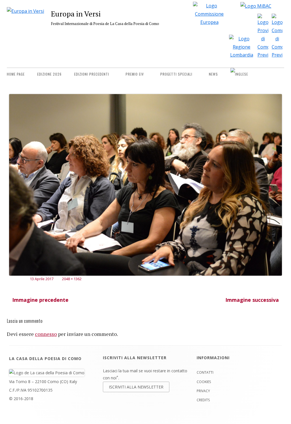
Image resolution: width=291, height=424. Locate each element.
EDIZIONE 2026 (49, 74)
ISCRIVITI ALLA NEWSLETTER (136, 387)
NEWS (213, 74)
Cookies (204, 381)
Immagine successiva (252, 299)
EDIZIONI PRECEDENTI (91, 74)
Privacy (203, 390)
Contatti (205, 372)
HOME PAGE (16, 74)
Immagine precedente (40, 299)
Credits (203, 400)
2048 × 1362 (72, 278)
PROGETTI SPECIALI (176, 74)
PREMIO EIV (135, 74)
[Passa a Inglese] (239, 74)
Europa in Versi (76, 13)
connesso (46, 334)
